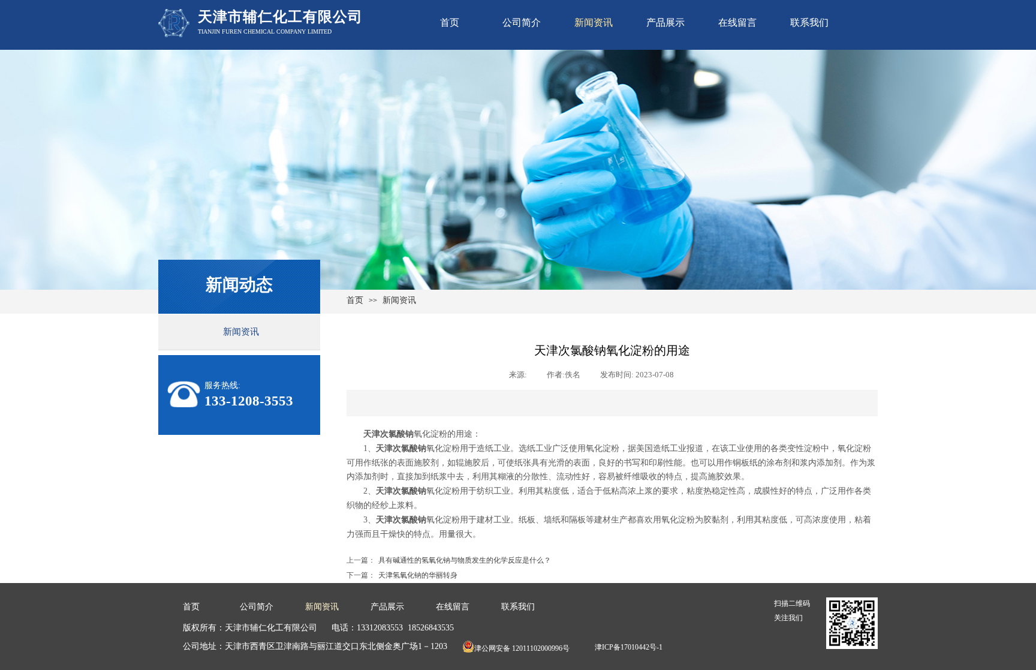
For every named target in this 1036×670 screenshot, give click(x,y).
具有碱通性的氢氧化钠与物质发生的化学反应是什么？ (449, 560)
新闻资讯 (593, 22)
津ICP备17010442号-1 (628, 647)
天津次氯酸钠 (388, 433)
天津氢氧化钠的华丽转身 (402, 575)
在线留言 (737, 22)
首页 (449, 22)
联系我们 (809, 22)
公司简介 (521, 22)
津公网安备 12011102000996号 (522, 648)
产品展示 (665, 22)
